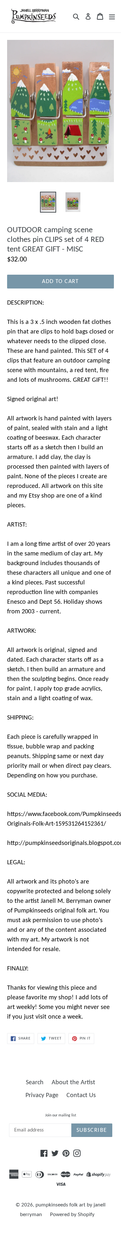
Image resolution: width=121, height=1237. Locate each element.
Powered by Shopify (72, 1214)
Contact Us (81, 1095)
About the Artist (73, 1082)
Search (35, 1082)
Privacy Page (41, 1095)
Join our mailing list (60, 1115)
